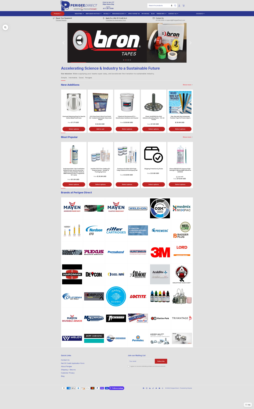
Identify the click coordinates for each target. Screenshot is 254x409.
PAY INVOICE (145, 13)
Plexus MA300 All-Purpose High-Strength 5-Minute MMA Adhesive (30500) (180, 170)
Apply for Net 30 (134, 13)
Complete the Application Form (116, 20)
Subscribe (161, 361)
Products (57, 13)
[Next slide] (190, 42)
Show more (187, 85)
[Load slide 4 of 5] (129, 60)
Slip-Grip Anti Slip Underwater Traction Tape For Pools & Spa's (180, 117)
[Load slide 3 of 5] (127, 60)
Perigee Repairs (61, 20)
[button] (171, 5)
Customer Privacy (68, 373)
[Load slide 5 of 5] (130, 60)
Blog (153, 13)
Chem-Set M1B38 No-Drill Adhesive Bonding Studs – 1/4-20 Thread (153, 118)
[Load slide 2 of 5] (125, 60)
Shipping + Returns (68, 370)
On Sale (106, 13)
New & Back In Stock (93, 13)
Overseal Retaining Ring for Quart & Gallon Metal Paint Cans (74, 117)
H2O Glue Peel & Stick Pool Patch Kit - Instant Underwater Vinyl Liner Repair (100, 118)
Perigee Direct (174, 388)
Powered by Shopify (186, 388)
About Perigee (66, 366)
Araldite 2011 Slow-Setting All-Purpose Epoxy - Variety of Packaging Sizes (100, 170)
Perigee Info (161, 13)
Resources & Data (118, 13)
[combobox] (162, 5)
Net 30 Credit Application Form (72, 363)
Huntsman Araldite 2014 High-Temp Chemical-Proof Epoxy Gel (127, 169)
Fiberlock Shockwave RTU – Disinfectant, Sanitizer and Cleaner (127, 117)
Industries (78, 13)
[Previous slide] (63, 42)
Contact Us (172, 13)
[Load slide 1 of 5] (124, 60)
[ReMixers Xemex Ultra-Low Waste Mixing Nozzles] (72, 230)
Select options (74, 129)
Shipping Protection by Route (153, 168)
